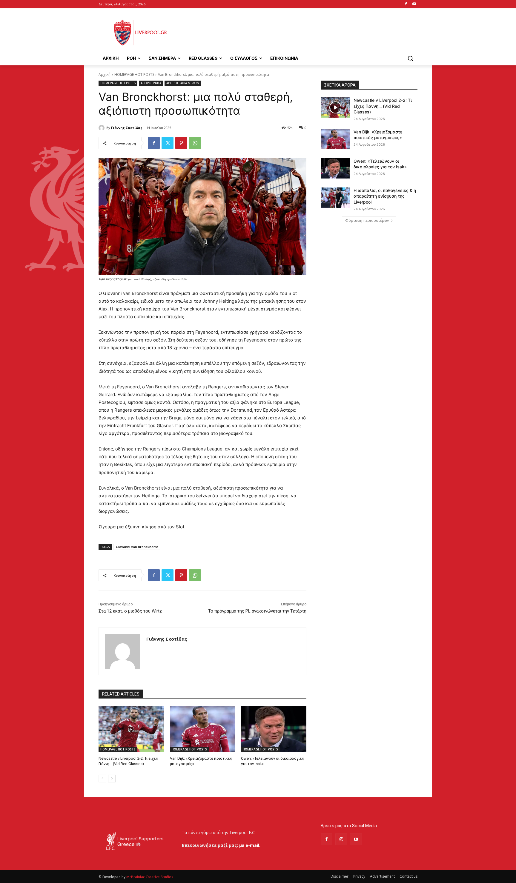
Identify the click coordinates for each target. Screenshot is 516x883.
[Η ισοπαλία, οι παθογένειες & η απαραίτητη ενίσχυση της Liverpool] (335, 197)
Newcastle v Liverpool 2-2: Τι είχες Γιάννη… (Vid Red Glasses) (383, 106)
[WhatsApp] (195, 143)
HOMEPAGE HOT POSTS (134, 74)
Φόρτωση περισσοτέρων (367, 220)
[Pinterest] (181, 143)
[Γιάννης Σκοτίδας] (102, 128)
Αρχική (104, 74)
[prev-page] (102, 778)
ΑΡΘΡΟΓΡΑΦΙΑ (151, 83)
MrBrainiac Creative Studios (149, 877)
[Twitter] (167, 143)
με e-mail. (249, 845)
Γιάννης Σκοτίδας (126, 127)
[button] (410, 58)
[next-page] (112, 778)
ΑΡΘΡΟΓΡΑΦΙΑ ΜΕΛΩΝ (182, 83)
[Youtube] (414, 4)
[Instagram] (341, 839)
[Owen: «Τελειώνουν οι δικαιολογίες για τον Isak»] (273, 729)
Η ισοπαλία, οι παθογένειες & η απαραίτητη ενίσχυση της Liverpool (385, 196)
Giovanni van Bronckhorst (137, 546)
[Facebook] (405, 4)
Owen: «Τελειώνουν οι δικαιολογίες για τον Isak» (380, 164)
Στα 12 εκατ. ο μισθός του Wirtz (130, 611)
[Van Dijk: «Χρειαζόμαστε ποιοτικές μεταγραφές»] (202, 729)
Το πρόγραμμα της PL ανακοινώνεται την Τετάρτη (257, 611)
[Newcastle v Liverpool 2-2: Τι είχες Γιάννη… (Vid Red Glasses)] (131, 729)
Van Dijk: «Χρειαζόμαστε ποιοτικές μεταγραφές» (378, 134)
